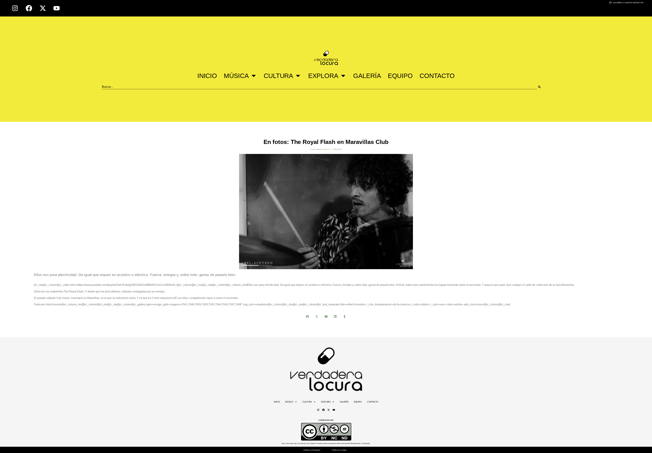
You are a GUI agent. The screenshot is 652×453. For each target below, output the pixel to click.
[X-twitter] (42, 8)
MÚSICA (236, 75)
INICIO (207, 75)
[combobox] (319, 87)
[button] (307, 316)
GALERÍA (367, 75)
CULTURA (278, 75)
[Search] (543, 87)
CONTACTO (437, 75)
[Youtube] (56, 8)
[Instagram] (15, 8)
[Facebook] (28, 8)
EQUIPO (400, 75)
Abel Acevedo (54, 304)
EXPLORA (323, 75)
